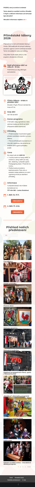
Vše (6, 235)
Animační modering (11, 350)
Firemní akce (8, 306)
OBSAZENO (17, 201)
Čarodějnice (8, 261)
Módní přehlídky (10, 284)
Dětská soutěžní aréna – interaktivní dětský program (17, 463)
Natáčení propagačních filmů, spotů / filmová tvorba (17, 373)
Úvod (11, 477)
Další (29, 467)
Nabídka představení (13, 480)
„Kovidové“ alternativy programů (16, 396)
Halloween (8, 440)
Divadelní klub (19, 477)
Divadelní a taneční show (13, 418)
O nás (24, 480)
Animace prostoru (10, 328)
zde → (25, 19)
